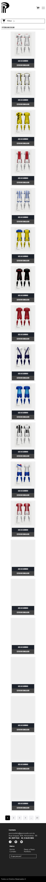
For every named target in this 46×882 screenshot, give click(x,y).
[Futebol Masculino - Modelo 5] (23, 200)
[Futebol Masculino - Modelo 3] (23, 122)
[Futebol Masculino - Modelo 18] (23, 708)
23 (37, 818)
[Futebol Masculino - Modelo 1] (23, 44)
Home (12, 849)
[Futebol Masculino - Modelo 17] (23, 669)
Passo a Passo (29, 849)
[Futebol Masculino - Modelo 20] (23, 787)
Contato (13, 851)
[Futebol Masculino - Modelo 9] (23, 357)
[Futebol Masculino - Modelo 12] (23, 474)
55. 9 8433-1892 (27, 838)
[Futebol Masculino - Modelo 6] (23, 239)
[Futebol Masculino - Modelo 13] (23, 513)
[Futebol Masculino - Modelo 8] (23, 318)
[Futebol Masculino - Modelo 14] (23, 552)
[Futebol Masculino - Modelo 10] (23, 396)
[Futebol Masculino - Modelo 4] (23, 161)
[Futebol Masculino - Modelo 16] (23, 630)
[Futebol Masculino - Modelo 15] (23, 591)
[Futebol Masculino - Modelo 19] (23, 748)
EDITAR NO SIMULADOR (23, 65)
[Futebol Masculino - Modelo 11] (23, 435)
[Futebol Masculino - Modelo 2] (23, 83)
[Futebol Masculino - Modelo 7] (23, 278)
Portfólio (27, 851)
